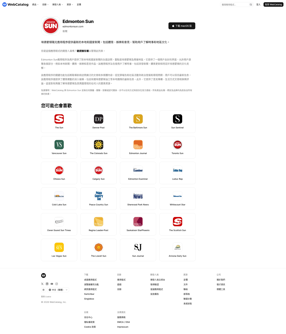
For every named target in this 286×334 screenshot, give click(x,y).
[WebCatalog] (43, 275)
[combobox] (58, 289)
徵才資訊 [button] (221, 284)
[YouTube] (52, 284)
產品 (34, 4)
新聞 (65, 31)
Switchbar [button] (89, 294)
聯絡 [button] (186, 289)
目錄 (44, 4)
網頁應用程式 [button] (90, 289)
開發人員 (56, 4)
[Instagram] (56, 284)
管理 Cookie (46, 296)
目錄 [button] (119, 289)
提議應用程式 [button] (156, 289)
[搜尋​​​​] (251, 4)
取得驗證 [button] (154, 284)
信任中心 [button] (88, 317)
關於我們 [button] (221, 279)
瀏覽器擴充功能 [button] (91, 284)
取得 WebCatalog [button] (273, 4)
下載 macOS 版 (183, 25)
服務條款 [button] (121, 317)
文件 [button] (186, 284)
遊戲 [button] (119, 284)
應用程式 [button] (121, 279)
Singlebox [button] (89, 298)
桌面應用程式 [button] (90, 279)
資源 (69, 4)
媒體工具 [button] (221, 289)
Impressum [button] (122, 326)
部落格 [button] (187, 294)
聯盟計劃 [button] (188, 298)
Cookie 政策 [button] (90, 326)
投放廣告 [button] (154, 294)
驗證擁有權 (83, 50)
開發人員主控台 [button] (157, 279)
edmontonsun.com (73, 26)
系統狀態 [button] (188, 303)
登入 (258, 4)
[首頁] (15, 4)
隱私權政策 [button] (89, 322)
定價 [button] (186, 279)
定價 (79, 4)
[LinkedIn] (47, 284)
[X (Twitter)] (42, 284)
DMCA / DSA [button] (123, 322)
